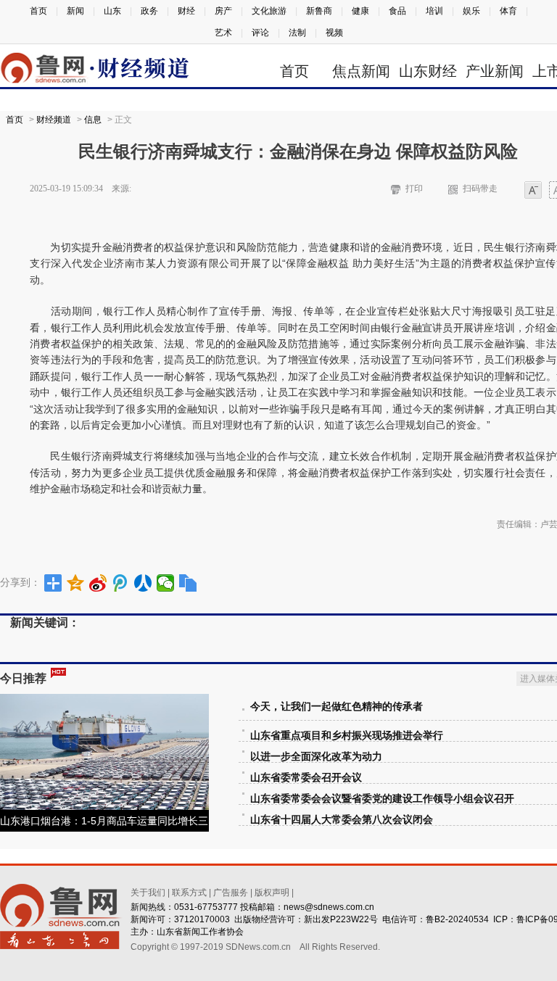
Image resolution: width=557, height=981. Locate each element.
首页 (38, 11)
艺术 (223, 33)
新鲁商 (319, 11)
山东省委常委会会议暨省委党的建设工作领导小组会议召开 (382, 798)
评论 (260, 33)
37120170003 (202, 919)
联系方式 (189, 892)
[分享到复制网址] (188, 583)
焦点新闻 (361, 71)
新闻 (75, 11)
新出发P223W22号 (341, 919)
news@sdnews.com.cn (329, 907)
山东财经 (428, 71)
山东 (112, 11)
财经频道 (53, 120)
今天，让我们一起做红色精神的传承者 (336, 706)
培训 (434, 11)
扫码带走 (480, 188)
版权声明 (272, 892)
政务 (149, 11)
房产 (223, 11)
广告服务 (230, 892)
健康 (360, 11)
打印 (414, 188)
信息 (93, 120)
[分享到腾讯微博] (121, 583)
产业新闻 (495, 71)
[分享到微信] (166, 583)
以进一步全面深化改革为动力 (316, 756)
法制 (297, 33)
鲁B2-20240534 (457, 919)
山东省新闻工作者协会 (200, 932)
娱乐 (471, 11)
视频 (334, 33)
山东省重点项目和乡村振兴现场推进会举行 (346, 735)
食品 (397, 11)
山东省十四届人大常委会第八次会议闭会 (341, 819)
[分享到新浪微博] (98, 583)
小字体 (533, 191)
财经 (186, 11)
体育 (508, 11)
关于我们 (148, 892)
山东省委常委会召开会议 (306, 777)
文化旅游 (269, 11)
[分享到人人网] (143, 583)
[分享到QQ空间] (76, 583)
